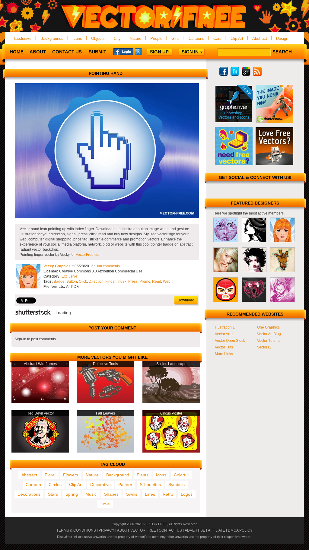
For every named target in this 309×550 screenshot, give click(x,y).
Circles (55, 484)
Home (17, 51)
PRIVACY (106, 530)
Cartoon (33, 484)
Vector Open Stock (230, 341)
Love (105, 503)
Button (71, 281)
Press (133, 281)
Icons (77, 38)
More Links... (225, 354)
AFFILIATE (216, 530)
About (38, 51)
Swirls (131, 494)
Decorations (29, 494)
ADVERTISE (195, 530)
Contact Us (67, 51)
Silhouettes (150, 484)
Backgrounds (51, 38)
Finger (110, 281)
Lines (150, 494)
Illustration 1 (225, 327)
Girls (175, 38)
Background (117, 474)
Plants (142, 474)
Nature (135, 38)
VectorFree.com (88, 255)
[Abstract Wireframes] (40, 402)
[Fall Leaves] (105, 451)
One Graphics (268, 327)
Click (83, 281)
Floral (50, 474)
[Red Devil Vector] (40, 451)
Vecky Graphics (57, 266)
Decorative (100, 484)
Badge (59, 281)
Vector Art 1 (224, 334)
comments (108, 266)
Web (166, 281)
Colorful (181, 474)
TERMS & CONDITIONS (76, 530)
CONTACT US (170, 530)
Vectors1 (264, 347)
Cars (217, 38)
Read (156, 281)
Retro (168, 494)
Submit (97, 51)
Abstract (259, 38)
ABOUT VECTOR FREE (136, 530)
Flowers (70, 474)
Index (121, 281)
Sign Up (159, 51)
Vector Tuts (224, 347)
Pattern (125, 484)
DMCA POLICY (240, 530)
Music (91, 494)
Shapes (111, 494)
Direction (96, 281)
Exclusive (22, 38)
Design (282, 38)
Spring (71, 494)
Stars (53, 494)
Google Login (145, 51)
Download (185, 300)
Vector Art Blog (269, 334)
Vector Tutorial (269, 341)
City (117, 38)
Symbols (176, 484)
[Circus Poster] (171, 451)
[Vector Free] (154, 29)
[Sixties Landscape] (171, 402)
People (156, 38)
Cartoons (196, 38)
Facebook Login (123, 51)
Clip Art (237, 38)
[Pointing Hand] (107, 217)
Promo (144, 281)
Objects (98, 38)
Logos (187, 494)
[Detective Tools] (105, 402)
